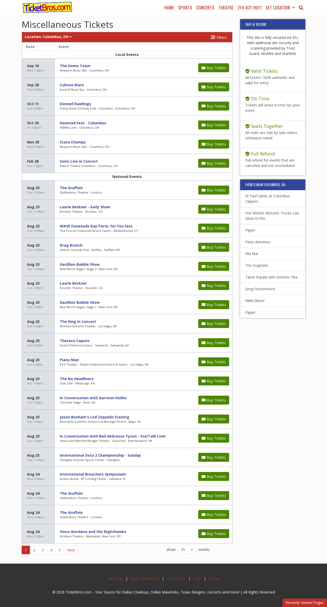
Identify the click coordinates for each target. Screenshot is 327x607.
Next (71, 550)
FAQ (197, 578)
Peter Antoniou (257, 241)
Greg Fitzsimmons (260, 288)
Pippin (250, 230)
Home (169, 7)
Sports (185, 7)
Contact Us (176, 578)
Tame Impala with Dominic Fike (271, 277)
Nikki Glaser (255, 300)
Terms (214, 578)
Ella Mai (251, 253)
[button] (301, 7)
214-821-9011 (250, 7)
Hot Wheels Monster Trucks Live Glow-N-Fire (272, 216)
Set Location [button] (278, 7)
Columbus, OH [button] (47, 36)
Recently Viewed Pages (305, 602)
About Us (115, 578)
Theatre (225, 7)
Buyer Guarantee (145, 578)
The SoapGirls (256, 265)
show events (188, 549)
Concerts (205, 7)
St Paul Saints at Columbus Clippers (267, 198)
